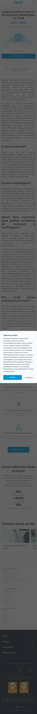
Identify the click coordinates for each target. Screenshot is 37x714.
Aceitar (12, 377)
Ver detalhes (29, 377)
